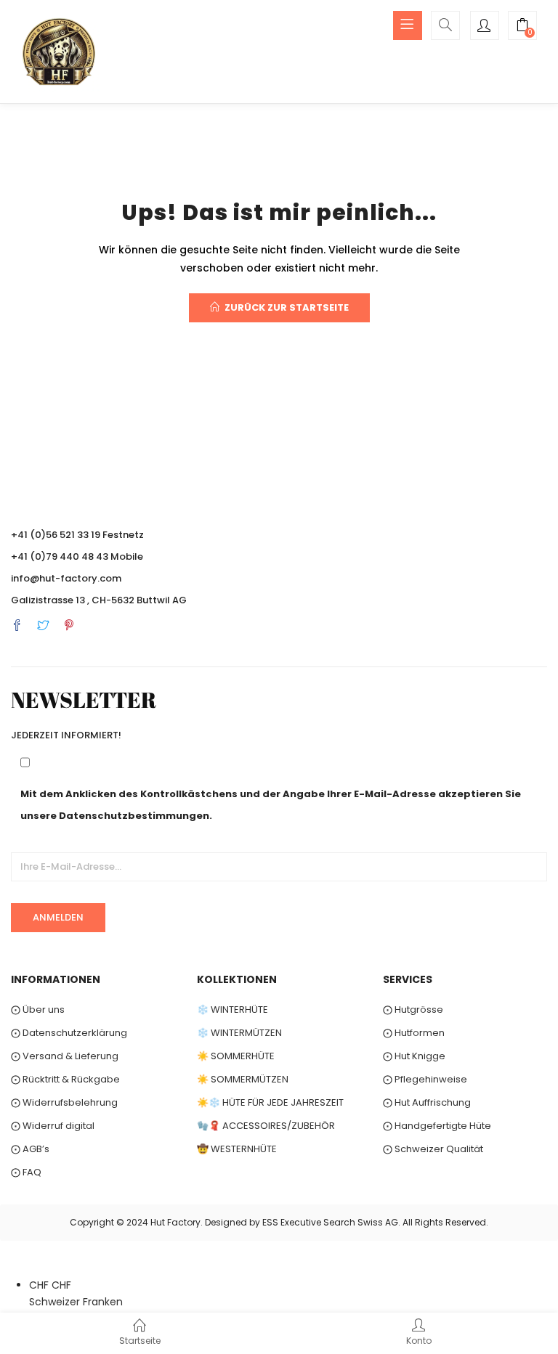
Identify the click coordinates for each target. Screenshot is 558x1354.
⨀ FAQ (26, 1172)
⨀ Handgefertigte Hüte (437, 1126)
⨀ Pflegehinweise (425, 1079)
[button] (522, 27)
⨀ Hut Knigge (414, 1056)
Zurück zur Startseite (287, 307)
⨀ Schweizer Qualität (433, 1149)
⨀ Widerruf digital (52, 1126)
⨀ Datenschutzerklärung (69, 1033)
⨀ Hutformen (414, 1033)
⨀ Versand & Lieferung (64, 1056)
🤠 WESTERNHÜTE (237, 1149)
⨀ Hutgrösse (413, 1009)
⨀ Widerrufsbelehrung (64, 1102)
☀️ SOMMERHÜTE (236, 1056)
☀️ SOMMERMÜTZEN (242, 1079)
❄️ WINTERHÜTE (232, 1009)
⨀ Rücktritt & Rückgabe (65, 1079)
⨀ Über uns (38, 1009)
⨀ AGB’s (30, 1149)
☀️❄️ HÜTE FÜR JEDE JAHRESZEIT (270, 1102)
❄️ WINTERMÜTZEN (239, 1033)
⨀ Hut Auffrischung (427, 1102)
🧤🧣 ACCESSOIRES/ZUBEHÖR (266, 1126)
